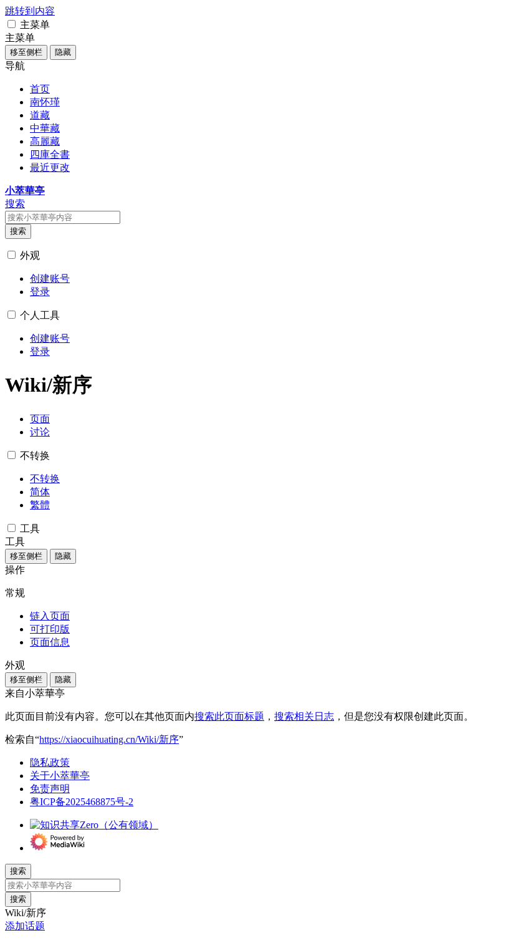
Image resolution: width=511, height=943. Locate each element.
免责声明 (50, 788)
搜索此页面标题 (229, 716)
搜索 (18, 231)
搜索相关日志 (304, 716)
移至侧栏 (26, 52)
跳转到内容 (30, 11)
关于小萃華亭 (60, 775)
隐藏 (63, 52)
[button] (11, 24)
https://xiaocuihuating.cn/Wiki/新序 (109, 739)
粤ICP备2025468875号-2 (81, 801)
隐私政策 (50, 762)
